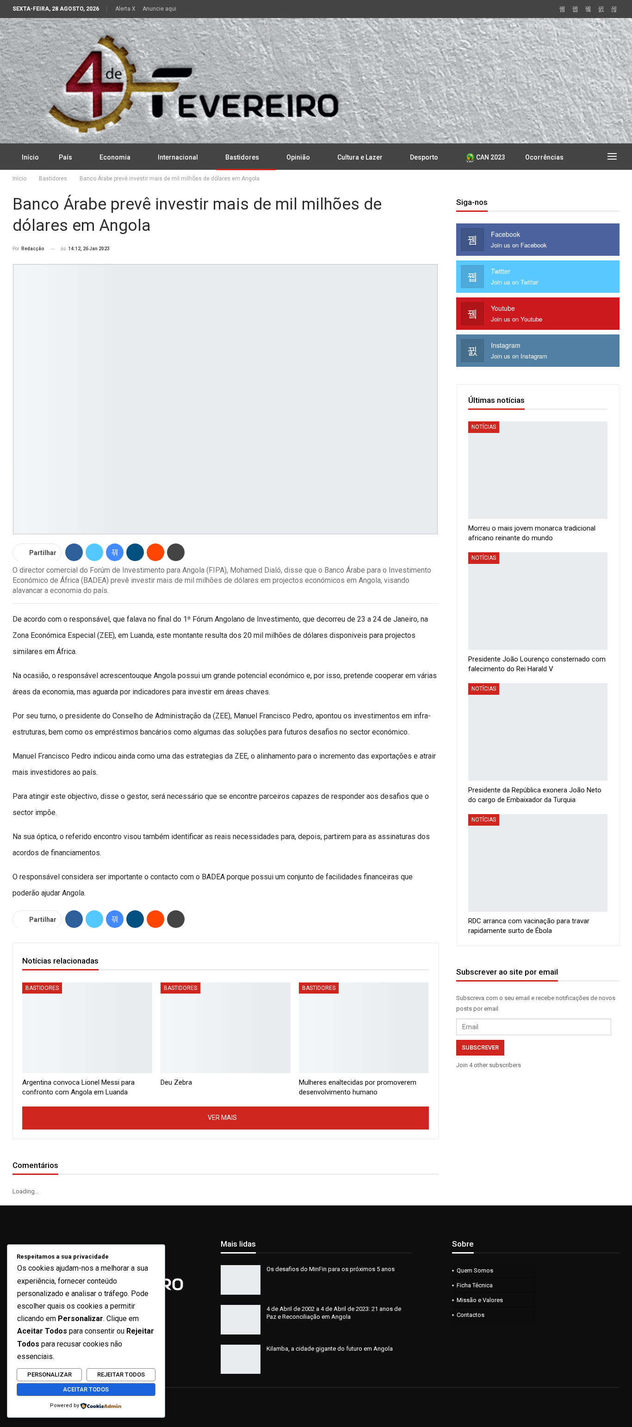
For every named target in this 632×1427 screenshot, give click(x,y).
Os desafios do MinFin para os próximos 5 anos (330, 1269)
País (65, 157)
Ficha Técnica (475, 1285)
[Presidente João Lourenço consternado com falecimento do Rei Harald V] (538, 601)
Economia (114, 157)
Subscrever (480, 1047)
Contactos (470, 1314)
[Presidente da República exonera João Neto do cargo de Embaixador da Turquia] (538, 732)
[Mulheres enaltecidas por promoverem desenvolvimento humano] (364, 1028)
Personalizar (49, 1374)
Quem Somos (475, 1270)
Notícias (483, 427)
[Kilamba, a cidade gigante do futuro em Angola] (240, 1359)
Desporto (424, 157)
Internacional (178, 157)
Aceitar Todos (86, 1389)
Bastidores (242, 157)
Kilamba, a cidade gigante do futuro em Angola (329, 1348)
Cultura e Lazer (360, 157)
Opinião (298, 157)
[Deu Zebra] (226, 1028)
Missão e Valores (480, 1300)
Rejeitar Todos (121, 1374)
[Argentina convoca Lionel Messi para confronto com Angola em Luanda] (87, 1028)
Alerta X (125, 9)
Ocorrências (544, 157)
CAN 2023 (490, 157)
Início (30, 157)
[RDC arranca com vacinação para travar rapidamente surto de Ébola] (538, 863)
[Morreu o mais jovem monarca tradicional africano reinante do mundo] (538, 470)
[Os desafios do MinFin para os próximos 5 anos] (240, 1280)
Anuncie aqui (159, 9)
